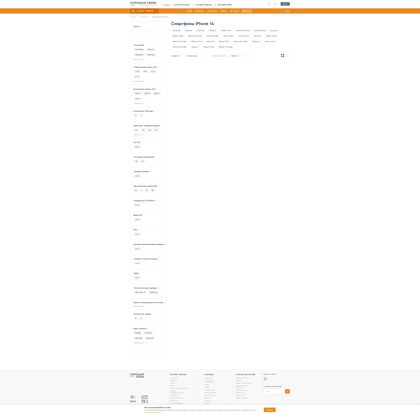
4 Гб (137, 77)
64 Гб (137, 99)
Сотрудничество (209, 390)
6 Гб (153, 71)
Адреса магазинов (242, 378)
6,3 (150, 130)
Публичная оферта (176, 403)
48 (136, 161)
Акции (189, 11)
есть (137, 147)
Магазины (200, 11)
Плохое (151, 49)
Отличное (139, 49)
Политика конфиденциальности (177, 391)
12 (143, 161)
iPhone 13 (257, 36)
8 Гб (145, 71)
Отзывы (206, 385)
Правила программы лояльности (242, 386)
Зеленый (149, 338)
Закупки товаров (209, 395)
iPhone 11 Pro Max (243, 31)
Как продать (174, 395)
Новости (207, 387)
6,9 (136, 130)
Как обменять (174, 400)
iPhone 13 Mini (271, 36)
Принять (269, 410)
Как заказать (174, 378)
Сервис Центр (240, 395)
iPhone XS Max (260, 31)
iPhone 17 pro (209, 47)
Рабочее (151, 55)
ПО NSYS (207, 403)
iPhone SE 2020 (213, 36)
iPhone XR (176, 31)
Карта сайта (240, 392)
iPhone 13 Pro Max (179, 41)
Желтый (138, 338)
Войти (285, 4)
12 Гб (137, 71)
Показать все (139, 59)
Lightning (153, 292)
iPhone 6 (188, 31)
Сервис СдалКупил (242, 398)
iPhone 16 (256, 41)
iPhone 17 (195, 47)
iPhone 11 (212, 31)
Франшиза (247, 11)
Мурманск (167, 5)
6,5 (143, 130)
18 (152, 190)
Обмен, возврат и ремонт (244, 383)
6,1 (156, 130)
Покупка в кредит (241, 390)
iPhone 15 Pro (224, 41)
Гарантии (239, 380)
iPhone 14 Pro (196, 41)
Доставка (235, 11)
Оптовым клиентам (210, 392)
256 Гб (147, 93)
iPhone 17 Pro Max (226, 47)
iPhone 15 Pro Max (241, 41)
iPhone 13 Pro (244, 36)
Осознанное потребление (208, 381)
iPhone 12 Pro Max (195, 36)
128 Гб (156, 93)
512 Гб (137, 93)
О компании (212, 11)
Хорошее (139, 55)
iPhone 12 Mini (178, 36)
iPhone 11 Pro (226, 31)
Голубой (148, 333)
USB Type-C (140, 292)
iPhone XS (200, 31)
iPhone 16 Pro (270, 41)
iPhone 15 (210, 41)
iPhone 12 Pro (229, 36)
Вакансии (207, 398)
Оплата (224, 11)
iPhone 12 (274, 31)
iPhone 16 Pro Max (179, 47)
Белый (137, 333)
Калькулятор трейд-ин (177, 398)
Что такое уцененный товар (179, 388)
